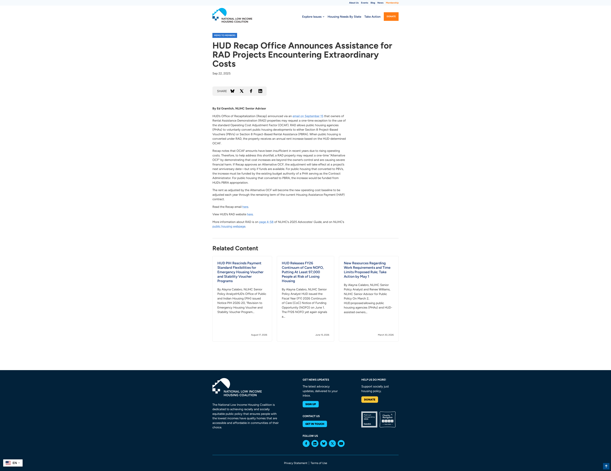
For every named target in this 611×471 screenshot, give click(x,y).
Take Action (372, 16)
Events (364, 2)
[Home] (232, 15)
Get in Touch (314, 423)
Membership (392, 2)
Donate (391, 16)
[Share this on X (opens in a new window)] (242, 91)
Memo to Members (224, 35)
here (245, 207)
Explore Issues (312, 16)
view (242, 299)
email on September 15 (308, 116)
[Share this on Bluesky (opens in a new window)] (232, 91)
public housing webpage (228, 226)
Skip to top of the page (606, 466)
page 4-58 (266, 222)
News (380, 2)
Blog (373, 2)
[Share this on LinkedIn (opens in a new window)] (260, 91)
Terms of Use (319, 463)
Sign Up (310, 404)
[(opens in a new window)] (306, 443)
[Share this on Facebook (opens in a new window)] (251, 91)
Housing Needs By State (344, 16)
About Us (354, 2)
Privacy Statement (295, 463)
